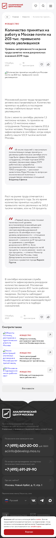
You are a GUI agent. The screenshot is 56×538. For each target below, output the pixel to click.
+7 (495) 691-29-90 (21, 469)
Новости (25, 17)
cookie (38, 519)
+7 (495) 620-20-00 (26, 445)
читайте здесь (36, 527)
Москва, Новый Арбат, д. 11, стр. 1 (23, 485)
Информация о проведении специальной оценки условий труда (27, 429)
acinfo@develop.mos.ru (22, 451)
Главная (15, 17)
